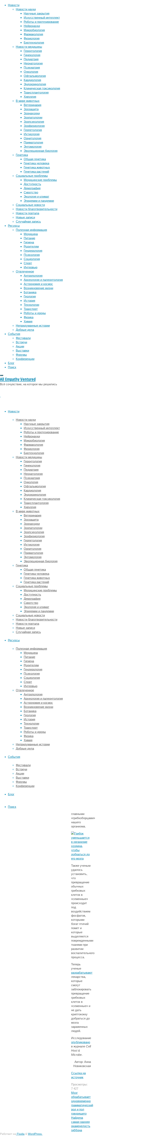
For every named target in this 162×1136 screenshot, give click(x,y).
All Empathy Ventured (18, 379)
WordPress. (35, 1133)
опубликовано (80, 1042)
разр (74, 972)
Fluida (20, 1133)
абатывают (84, 972)
